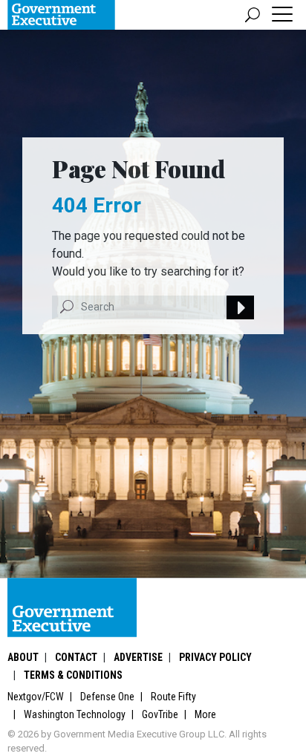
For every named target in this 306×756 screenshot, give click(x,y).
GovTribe (160, 714)
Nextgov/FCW (35, 697)
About (23, 657)
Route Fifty (173, 697)
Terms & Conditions (73, 675)
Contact (76, 657)
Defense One (107, 697)
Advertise (138, 657)
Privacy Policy (215, 657)
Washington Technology (75, 714)
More (205, 714)
